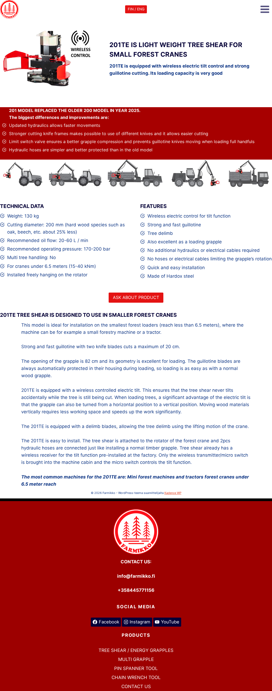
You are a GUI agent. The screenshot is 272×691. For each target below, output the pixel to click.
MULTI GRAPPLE (136, 659)
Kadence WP (172, 493)
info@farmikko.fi (136, 576)
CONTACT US (136, 686)
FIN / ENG (136, 9)
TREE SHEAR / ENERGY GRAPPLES (136, 650)
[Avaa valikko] (264, 9)
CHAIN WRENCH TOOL (136, 677)
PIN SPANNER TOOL (136, 668)
